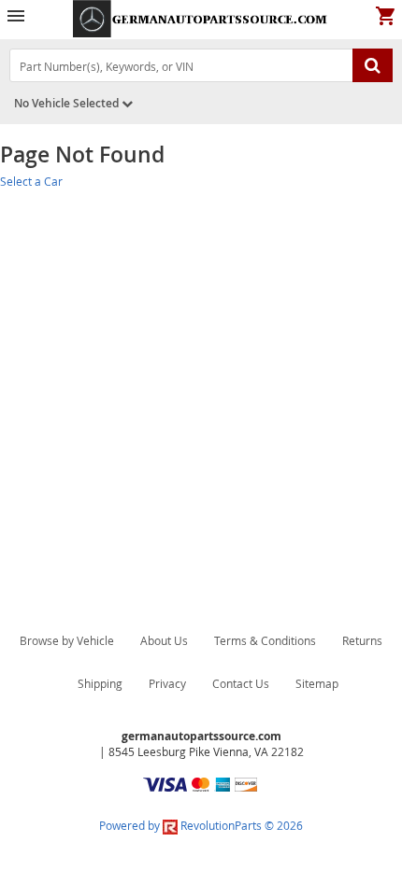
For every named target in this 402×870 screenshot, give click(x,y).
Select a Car (31, 181)
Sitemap (316, 683)
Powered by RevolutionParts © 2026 (201, 825)
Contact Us (240, 683)
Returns (362, 640)
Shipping (100, 683)
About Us (164, 640)
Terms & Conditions (265, 640)
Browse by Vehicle (67, 640)
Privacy (167, 683)
